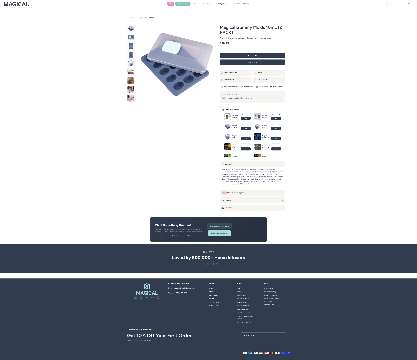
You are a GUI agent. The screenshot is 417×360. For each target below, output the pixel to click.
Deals (211, 288)
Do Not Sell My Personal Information (272, 300)
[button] (252, 164)
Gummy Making (222, 4)
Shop (194, 4)
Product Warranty (270, 292)
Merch (211, 299)
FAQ (238, 288)
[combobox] (397, 4)
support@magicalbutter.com (184, 288)
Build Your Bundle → (219, 233)
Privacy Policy (268, 288)
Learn (245, 4)
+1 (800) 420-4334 (181, 293)
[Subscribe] (288, 335)
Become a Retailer (243, 299)
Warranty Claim (269, 305)
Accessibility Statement (245, 322)
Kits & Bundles (206, 4)
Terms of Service (215, 302)
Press (239, 292)
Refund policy (214, 306)
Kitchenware (213, 295)
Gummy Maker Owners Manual (245, 317)
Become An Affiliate (243, 306)
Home (129, 18)
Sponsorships (241, 295)
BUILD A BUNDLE (183, 4)
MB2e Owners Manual (244, 313)
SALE (171, 4)
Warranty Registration (271, 295)
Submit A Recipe (242, 309)
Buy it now (252, 62)
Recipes (235, 4)
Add (245, 118)
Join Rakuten (241, 302)
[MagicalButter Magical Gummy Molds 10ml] (131, 28)
